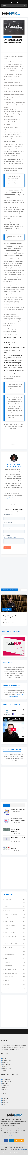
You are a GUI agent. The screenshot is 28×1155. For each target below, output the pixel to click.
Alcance (7, 910)
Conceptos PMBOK (7, 1060)
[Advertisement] (14, 574)
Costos (7, 928)
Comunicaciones (10, 925)
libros (7, 951)
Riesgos (7, 980)
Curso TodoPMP (10, 932)
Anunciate (5, 1102)
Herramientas (6, 1064)
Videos (4, 1070)
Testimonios (5, 1085)
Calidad (7, 917)
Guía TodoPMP (6, 1079)
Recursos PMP (9, 977)
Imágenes (5, 1066)
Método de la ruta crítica (18, 809)
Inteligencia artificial (12, 943)
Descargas (5, 1062)
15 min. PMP (7, 609)
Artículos (4, 1058)
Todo (9, 13)
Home (5, 1147)
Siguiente (14, 444)
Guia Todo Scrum (7, 1081)
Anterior (14, 440)
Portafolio (5, 1083)
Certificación (9, 921)
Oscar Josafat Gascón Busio (14, 46)
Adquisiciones (9, 903)
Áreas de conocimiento (12, 914)
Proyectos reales (10, 969)
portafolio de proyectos (14, 498)
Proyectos (19, 1147)
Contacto (5, 1098)
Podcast (7, 962)
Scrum (7, 984)
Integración (8, 940)
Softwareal (5, 1089)
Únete (6, 754)
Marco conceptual (11, 954)
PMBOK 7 (7, 958)
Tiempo (7, 988)
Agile (6, 906)
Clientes (4, 1087)
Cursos (4, 1104)
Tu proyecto (13, 1149)
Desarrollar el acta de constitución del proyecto (18, 819)
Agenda (4, 1100)
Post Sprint (8, 965)
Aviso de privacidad (6, 1136)
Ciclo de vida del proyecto (15, 847)
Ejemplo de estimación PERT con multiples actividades (17, 829)
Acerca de (12, 1147)
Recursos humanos (11, 973)
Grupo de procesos (11, 936)
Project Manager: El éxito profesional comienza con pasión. (12, 618)
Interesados (8, 947)
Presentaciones (6, 1068)
